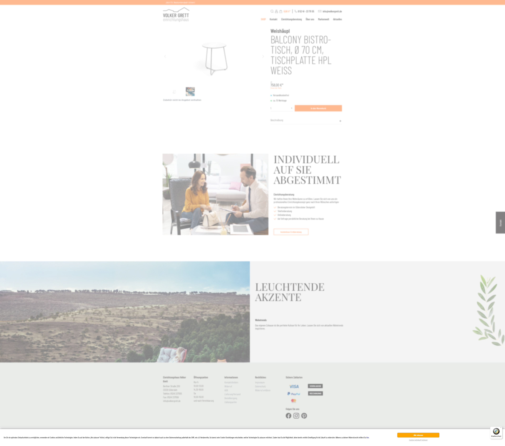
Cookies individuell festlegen (418, 440)
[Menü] (500, 428)
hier (367, 437)
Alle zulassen (418, 435)
